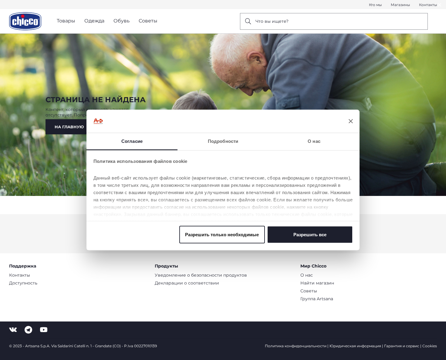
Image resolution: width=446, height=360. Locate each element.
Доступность (23, 283)
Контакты (428, 4)
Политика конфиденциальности (295, 346)
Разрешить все (309, 234)
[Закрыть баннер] (351, 121)
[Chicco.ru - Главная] (25, 21)
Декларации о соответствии (187, 283)
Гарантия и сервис (401, 346)
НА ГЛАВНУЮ (69, 126)
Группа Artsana (316, 298)
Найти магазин (317, 283)
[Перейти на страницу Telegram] (28, 330)
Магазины (400, 4)
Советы (308, 291)
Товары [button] (66, 21)
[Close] (439, 4)
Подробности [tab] (223, 141)
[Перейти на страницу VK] (13, 330)
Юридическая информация (355, 346)
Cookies (429, 346)
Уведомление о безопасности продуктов (201, 275)
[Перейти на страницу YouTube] (43, 330)
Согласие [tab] (132, 141)
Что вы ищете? (272, 21)
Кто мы (375, 4)
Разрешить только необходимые (222, 234)
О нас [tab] (314, 141)
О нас (306, 275)
